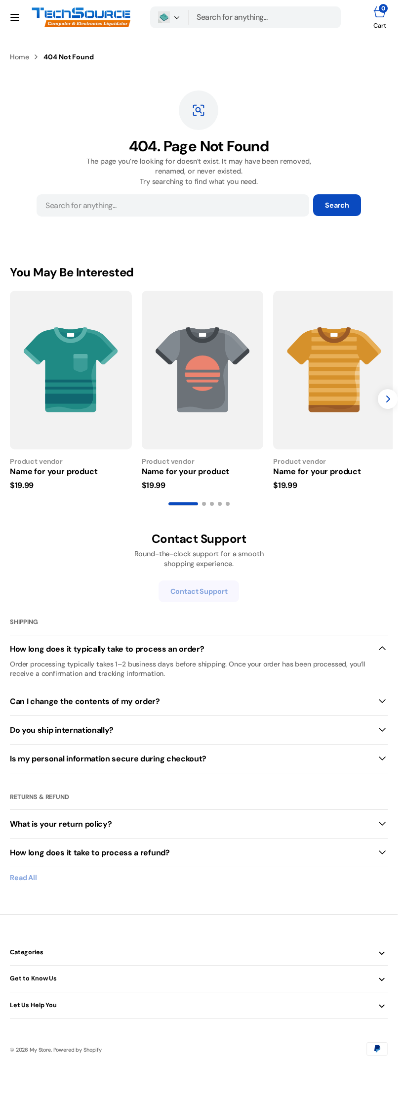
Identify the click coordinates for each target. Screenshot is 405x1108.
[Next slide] (388, 397)
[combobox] (265, 17)
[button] (15, 17)
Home (19, 56)
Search (337, 205)
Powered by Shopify (77, 1046)
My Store (40, 1046)
